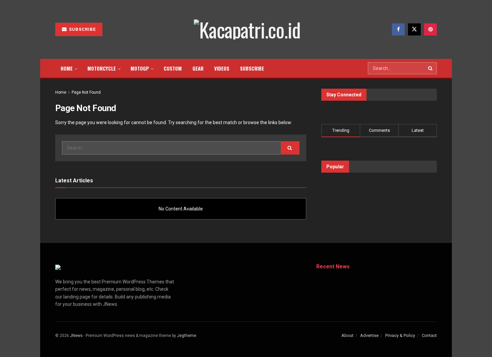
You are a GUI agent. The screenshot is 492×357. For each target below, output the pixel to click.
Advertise (369, 335)
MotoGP (140, 68)
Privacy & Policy (400, 335)
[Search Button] (431, 68)
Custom (173, 68)
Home (67, 68)
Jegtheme (186, 335)
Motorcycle (101, 68)
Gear (197, 68)
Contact (429, 335)
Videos (221, 68)
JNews (76, 335)
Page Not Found (86, 92)
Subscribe (82, 29)
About (347, 335)
